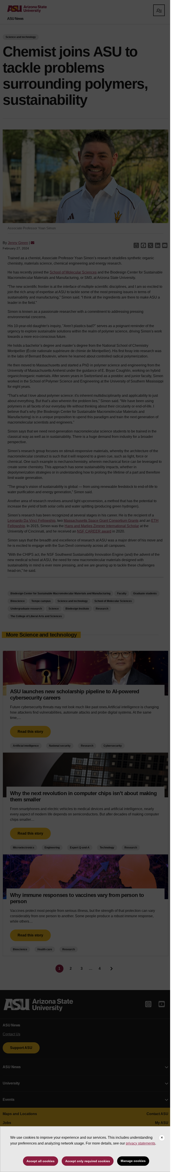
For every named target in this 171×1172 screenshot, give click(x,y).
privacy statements (140, 1143)
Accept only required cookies (87, 1161)
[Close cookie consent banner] (162, 1138)
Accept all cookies (40, 1161)
